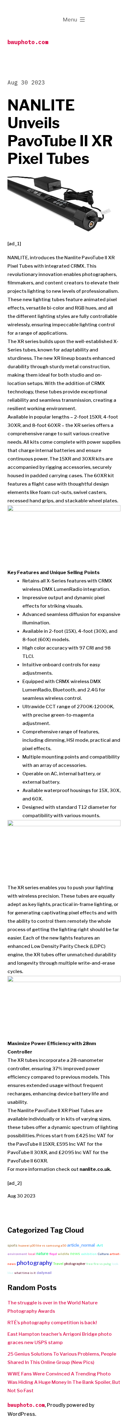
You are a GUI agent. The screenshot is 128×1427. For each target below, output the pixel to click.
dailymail (44, 1273)
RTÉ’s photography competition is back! (52, 1322)
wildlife (63, 1254)
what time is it (25, 1273)
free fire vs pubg (98, 1264)
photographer (74, 1264)
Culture (103, 1254)
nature (42, 1253)
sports (12, 1245)
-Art (99, 1245)
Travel (58, 1264)
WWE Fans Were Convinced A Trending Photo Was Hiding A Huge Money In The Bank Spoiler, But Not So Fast (63, 1382)
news (75, 1253)
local (31, 1254)
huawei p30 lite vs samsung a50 (42, 1245)
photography (34, 1262)
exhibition (89, 1254)
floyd (53, 1254)
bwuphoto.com (27, 42)
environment (17, 1254)
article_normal (81, 1245)
